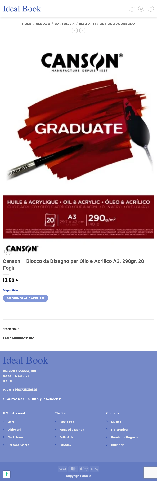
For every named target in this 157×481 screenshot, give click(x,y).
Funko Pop (66, 422)
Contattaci (114, 413)
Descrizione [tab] (11, 329)
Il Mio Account (14, 413)
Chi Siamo (62, 413)
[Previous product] (82, 30)
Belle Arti (87, 24)
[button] (141, 9)
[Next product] (75, 30)
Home (27, 24)
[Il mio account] (132, 9)
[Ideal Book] (22, 9)
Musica (116, 422)
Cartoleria (65, 24)
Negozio (43, 24)
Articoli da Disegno (117, 24)
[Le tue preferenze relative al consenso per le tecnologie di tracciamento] (6, 474)
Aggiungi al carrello (25, 298)
